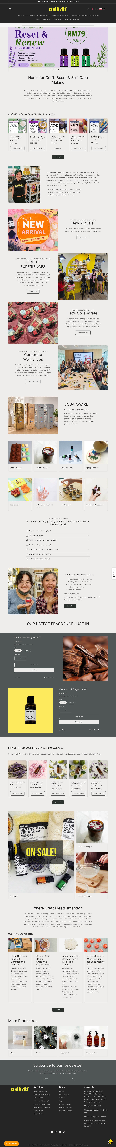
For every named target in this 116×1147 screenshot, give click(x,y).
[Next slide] (66, 70)
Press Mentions (64, 1094)
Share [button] (18, 678)
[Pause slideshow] (70, 70)
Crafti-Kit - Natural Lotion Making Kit (16, 137)
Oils (36, 1053)
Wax (12, 1053)
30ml (18, 650)
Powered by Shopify (43, 1145)
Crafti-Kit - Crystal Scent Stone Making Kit (37, 137)
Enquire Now (33, 381)
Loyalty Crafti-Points (40, 1091)
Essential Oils (66, 468)
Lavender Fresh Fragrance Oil (96, 782)
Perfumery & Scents (94, 505)
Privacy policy (63, 1145)
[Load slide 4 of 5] (58, 69)
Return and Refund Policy (42, 1104)
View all (58, 157)
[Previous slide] (46, 70)
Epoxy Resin (91, 468)
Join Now (70, 606)
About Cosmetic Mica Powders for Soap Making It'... (96, 960)
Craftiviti (35, 1145)
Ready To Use (91, 1053)
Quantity (17, 654)
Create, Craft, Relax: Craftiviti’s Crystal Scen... (44, 960)
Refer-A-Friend (38, 1097)
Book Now (33, 291)
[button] (10, 9)
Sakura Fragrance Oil (36, 782)
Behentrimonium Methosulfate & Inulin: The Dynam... (70, 960)
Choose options (17, 793)
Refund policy (54, 1145)
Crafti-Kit (14, 505)
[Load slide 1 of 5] (50, 69)
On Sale (13, 896)
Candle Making (41, 468)
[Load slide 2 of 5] (53, 69)
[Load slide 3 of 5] (55, 69)
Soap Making (15, 468)
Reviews (61, 1097)
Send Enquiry (83, 333)
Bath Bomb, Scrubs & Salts (44, 506)
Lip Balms (65, 505)
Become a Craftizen (65, 1107)
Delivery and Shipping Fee (42, 1101)
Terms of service (73, 1145)
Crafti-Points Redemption (42, 1094)
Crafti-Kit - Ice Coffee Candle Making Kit (57, 137)
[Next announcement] (107, 1)
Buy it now (34, 670)
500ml (27, 650)
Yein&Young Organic (65, 1110)
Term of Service (39, 1113)
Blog (60, 1101)
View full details (49, 678)
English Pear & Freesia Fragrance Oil (57, 782)
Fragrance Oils (84, 896)
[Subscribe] (72, 1079)
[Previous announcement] (9, 1)
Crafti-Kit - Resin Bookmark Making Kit (97, 136)
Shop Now (83, 237)
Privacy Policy (38, 1110)
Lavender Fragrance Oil (17, 782)
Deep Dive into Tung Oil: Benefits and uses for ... (19, 960)
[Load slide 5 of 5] (61, 69)
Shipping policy (83, 1145)
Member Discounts (65, 1104)
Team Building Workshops (42, 1107)
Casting (64, 1053)
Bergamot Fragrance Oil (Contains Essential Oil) (78, 782)
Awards (61, 1091)
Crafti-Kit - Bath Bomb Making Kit (78, 137)
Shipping (16, 644)
